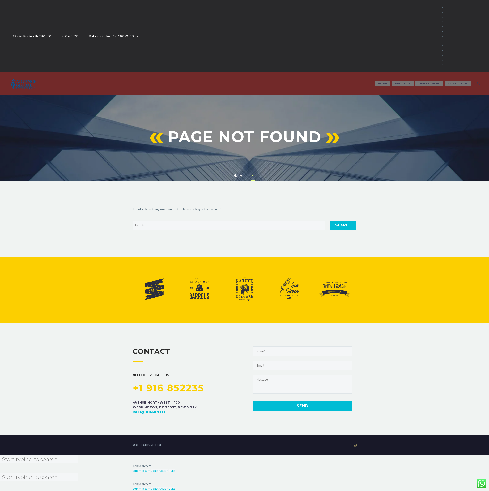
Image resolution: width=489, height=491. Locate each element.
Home (382, 83)
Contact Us (458, 83)
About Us (402, 83)
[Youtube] (478, 36)
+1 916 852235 (168, 388)
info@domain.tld (150, 412)
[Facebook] (350, 445)
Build (172, 470)
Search (343, 225)
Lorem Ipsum (141, 470)
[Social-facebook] (453, 36)
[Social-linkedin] (460, 36)
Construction (159, 470)
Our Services (429, 83)
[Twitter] (466, 36)
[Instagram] (472, 36)
